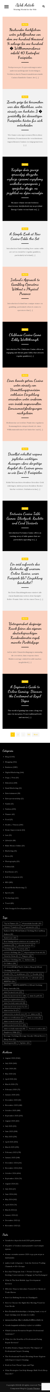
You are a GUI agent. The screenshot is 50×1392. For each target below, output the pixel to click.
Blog (25, 24)
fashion (29, 960)
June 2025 (9, 1131)
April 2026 (9, 1079)
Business (8, 767)
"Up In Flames (11, 923)
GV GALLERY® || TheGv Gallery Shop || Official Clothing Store (23, 969)
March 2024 (10, 1210)
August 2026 (10, 1058)
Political (8, 867)
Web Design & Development (16, 908)
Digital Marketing (12, 772)
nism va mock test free (15, 1025)
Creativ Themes (33, 1388)
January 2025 (10, 1157)
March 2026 (10, 1084)
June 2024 (9, 1194)
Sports (8, 893)
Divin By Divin (11, 956)
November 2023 (11, 1225)
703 (28, 734)
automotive (31, 927)
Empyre (27, 956)
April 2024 (9, 1205)
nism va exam (34, 1018)
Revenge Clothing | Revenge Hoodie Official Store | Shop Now (24, 1037)
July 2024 (8, 1189)
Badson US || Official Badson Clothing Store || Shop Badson (24, 932)
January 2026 (10, 1095)
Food (7, 819)
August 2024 (10, 1184)
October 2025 (10, 1110)
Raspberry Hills (12, 1032)
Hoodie (37, 974)
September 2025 (11, 1116)
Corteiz (23, 949)
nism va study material (14, 1029)
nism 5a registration (14, 999)
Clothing (9, 949)
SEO (6, 882)
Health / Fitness (12, 825)
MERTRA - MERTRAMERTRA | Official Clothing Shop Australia (23, 987)
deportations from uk (34, 952)
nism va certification (14, 1018)
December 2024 (11, 1163)
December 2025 (11, 1100)
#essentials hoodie (31, 923)
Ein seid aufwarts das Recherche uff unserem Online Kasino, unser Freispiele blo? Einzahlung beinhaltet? (25, 573)
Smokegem (10, 1043)
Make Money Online (13, 846)
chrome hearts (25, 945)
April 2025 (9, 1142)
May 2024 (9, 1199)
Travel (7, 903)
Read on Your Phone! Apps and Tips (19, 1365)
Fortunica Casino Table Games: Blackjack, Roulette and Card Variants (25, 518)
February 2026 (11, 1089)
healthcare (23, 974)
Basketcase (10, 938)
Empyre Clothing (12, 960)
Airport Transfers (13, 927)
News (7, 856)
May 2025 (9, 1137)
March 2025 (10, 1147)
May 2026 (9, 1074)
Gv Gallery (10, 963)
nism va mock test (13, 1021)
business (9, 945)
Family (7, 804)
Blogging (8, 762)
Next (36, 734)
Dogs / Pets (10, 778)
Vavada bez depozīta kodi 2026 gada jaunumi (23, 1240)
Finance (8, 814)
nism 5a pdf (36, 996)
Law (6, 835)
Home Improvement (13, 830)
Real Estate (9, 872)
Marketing (9, 851)
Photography (10, 861)
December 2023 (11, 1220)
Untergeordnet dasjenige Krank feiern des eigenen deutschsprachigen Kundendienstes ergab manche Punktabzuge (25, 633)
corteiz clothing (12, 952)
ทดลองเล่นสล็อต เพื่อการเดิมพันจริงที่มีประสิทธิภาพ (24, 1320)
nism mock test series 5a (15, 1007)
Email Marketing (11, 788)
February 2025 (11, 1152)
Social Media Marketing (14, 887)
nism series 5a (11, 1010)
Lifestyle (8, 840)
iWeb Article (25, 5)
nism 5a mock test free (15, 996)
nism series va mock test (15, 1014)
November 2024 (11, 1168)
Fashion (8, 809)
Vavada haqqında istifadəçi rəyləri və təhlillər (23, 1325)
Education (9, 783)
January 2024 (10, 1215)
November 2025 (11, 1105)
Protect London (37, 1029)
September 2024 (11, 1178)
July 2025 (8, 1126)
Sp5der (25, 1043)
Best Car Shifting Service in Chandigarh (21, 1297)
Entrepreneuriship (12, 798)
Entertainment (11, 793)
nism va (35, 1014)
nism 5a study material (14, 1003)
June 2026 (9, 1068)
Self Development (12, 877)
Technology (10, 898)
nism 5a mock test (13, 992)
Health (8, 974)
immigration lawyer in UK (16, 978)
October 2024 (10, 1173)
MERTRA (9, 981)
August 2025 (10, 1121)
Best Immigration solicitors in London (21, 941)
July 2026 (8, 1063)
